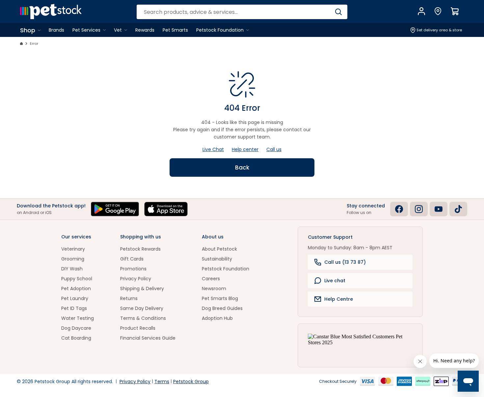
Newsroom (214, 288)
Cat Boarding (76, 338)
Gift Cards (132, 259)
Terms (161, 381)
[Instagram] (419, 209)
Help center (245, 149)
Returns (129, 298)
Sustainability (217, 259)
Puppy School (76, 278)
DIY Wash (72, 268)
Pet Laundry (74, 298)
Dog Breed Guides (222, 308)
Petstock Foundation (225, 268)
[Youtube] (438, 209)
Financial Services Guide (147, 338)
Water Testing (77, 318)
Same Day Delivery (141, 308)
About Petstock (219, 249)
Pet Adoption (76, 288)
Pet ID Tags (74, 308)
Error (34, 43)
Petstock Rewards (140, 249)
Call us (274, 149)
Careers (211, 278)
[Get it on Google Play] (115, 209)
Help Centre (338, 299)
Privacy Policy (135, 278)
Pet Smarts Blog (220, 298)
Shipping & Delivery (142, 288)
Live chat (334, 280)
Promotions (133, 268)
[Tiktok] (458, 209)
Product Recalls (137, 328)
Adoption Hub (217, 318)
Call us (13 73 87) (345, 262)
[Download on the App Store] (166, 209)
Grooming (72, 259)
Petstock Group (191, 381)
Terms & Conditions (143, 318)
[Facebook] (399, 209)
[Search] (338, 12)
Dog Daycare (76, 328)
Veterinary (73, 249)
